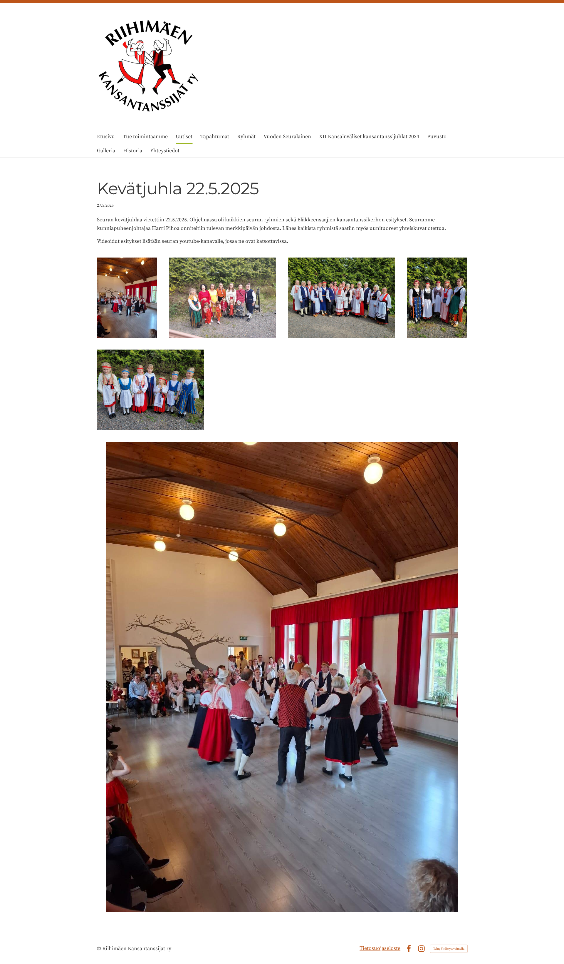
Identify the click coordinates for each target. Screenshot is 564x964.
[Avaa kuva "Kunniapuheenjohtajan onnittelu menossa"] (127, 298)
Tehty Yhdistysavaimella (448, 948)
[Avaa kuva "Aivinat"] (341, 298)
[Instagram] (421, 948)
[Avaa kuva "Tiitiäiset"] (150, 390)
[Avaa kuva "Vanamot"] (437, 298)
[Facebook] (408, 948)
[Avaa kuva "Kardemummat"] (222, 298)
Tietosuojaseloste (380, 948)
